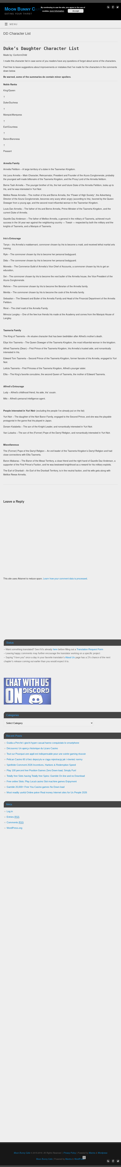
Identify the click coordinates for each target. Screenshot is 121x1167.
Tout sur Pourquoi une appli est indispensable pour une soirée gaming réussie (46, 753)
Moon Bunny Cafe (22, 1152)
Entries (13, 817)
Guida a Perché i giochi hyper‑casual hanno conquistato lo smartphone (43, 742)
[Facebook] (112, 7)
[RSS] (108, 7)
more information (57, 11)
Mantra (92, 1152)
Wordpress (102, 1152)
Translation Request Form (90, 649)
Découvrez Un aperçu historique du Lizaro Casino (32, 748)
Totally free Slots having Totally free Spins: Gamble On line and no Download (46, 776)
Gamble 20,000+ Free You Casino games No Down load (35, 787)
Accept (75, 10)
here (55, 649)
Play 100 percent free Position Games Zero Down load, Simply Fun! (41, 770)
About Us (70, 657)
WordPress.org (14, 828)
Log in (10, 811)
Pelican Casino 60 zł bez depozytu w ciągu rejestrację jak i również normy (45, 759)
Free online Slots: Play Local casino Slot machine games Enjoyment (42, 781)
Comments (15, 822)
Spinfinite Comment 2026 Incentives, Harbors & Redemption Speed (41, 764)
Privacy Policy (69, 1152)
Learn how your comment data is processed (65, 578)
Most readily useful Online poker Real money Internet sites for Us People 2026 (47, 792)
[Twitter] (117, 7)
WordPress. (79, 1158)
